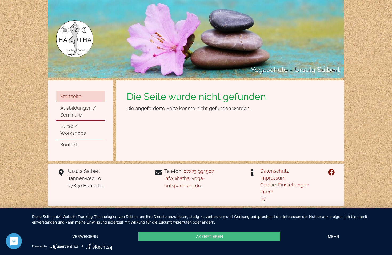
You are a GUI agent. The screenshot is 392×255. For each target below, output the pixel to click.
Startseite (71, 96)
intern (266, 191)
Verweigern (85, 236)
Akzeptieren (209, 236)
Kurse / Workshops (73, 129)
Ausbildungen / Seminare (78, 111)
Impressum (273, 178)
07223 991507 (198, 171)
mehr (333, 236)
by (263, 198)
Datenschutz (274, 171)
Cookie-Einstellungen (284, 185)
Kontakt (69, 144)
